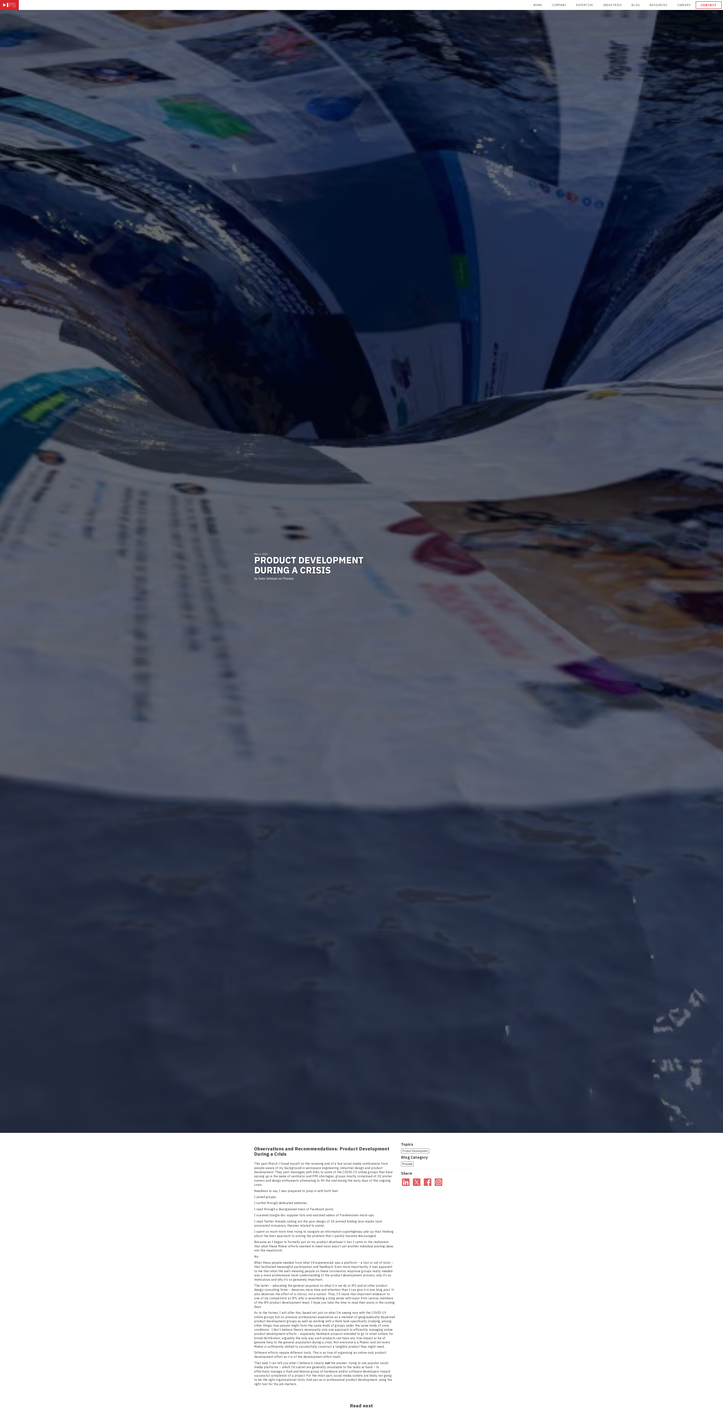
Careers (684, 5)
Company (559, 5)
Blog (636, 5)
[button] (612, 5)
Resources (658, 5)
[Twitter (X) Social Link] (416, 1182)
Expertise (584, 5)
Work (537, 5)
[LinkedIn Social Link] (405, 1182)
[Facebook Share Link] (427, 1182)
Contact (709, 5)
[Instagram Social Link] (438, 1182)
